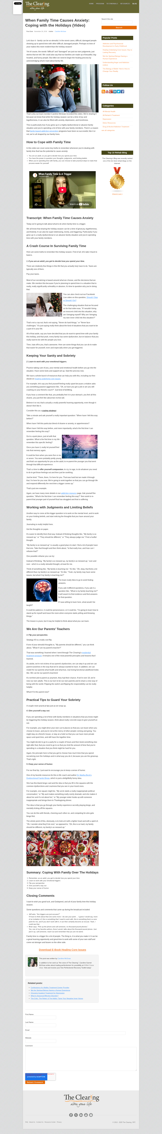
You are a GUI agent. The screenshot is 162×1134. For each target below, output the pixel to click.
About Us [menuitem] (32, 1122)
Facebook (40, 972)
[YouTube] (86, 1115)
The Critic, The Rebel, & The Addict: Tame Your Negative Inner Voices (57, 998)
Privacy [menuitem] (59, 1122)
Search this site (107, 19)
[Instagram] (91, 1115)
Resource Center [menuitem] (50, 1122)
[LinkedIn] (81, 1115)
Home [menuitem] (91, 4)
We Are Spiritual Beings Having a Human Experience (50, 990)
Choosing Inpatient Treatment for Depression (48, 993)
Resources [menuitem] (125, 4)
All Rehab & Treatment (111, 115)
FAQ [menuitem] (26, 1122)
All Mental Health (109, 111)
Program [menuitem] (100, 4)
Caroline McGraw (60, 31)
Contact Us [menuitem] (39, 1122)
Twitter (43, 972)
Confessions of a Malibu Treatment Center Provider (50, 987)
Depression (107, 119)
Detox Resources (109, 123)
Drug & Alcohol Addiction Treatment (116, 127)
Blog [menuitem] (134, 4)
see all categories (108, 130)
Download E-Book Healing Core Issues (62, 949)
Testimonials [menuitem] (112, 4)
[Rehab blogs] (117, 180)
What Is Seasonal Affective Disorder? (44, 996)
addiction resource (69, 493)
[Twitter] (76, 1115)
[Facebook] (71, 1115)
